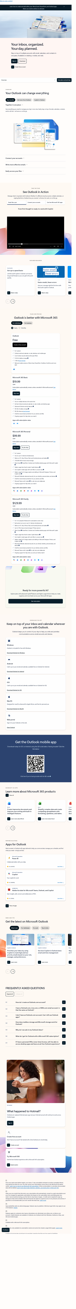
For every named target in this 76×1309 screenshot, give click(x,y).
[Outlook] (14, 423)
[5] (6, 1220)
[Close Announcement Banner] (64, 6)
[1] (6, 1180)
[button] (28, 80)
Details (15, 1208)
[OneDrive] (17, 423)
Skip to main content (6, 1)
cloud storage (21, 360)
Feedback (5, 1230)
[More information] (27, 358)
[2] (6, 1191)
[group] (20, 280)
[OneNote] (31, 490)
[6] (6, 1225)
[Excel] (21, 490)
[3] (6, 1203)
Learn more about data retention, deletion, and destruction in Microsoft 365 (38, 1188)
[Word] (17, 490)
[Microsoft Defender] (38, 490)
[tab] (10, 100)
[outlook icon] (14, 369)
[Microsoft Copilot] (14, 490)
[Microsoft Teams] (41, 490)
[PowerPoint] (24, 490)
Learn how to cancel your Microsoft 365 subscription (24, 1186)
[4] (6, 1211)
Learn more (43, 1200)
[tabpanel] (36, 139)
